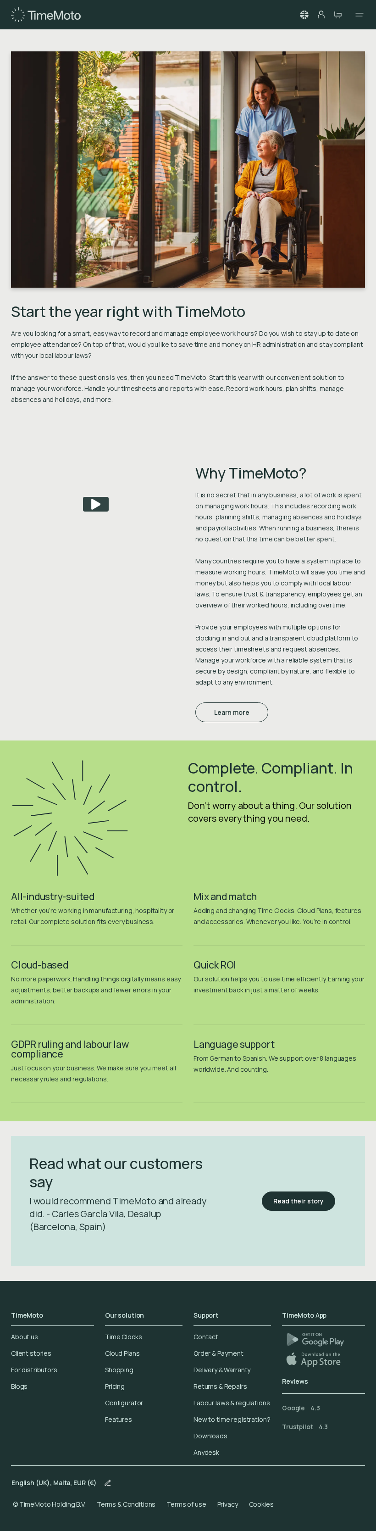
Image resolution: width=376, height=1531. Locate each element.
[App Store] (314, 1359)
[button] (304, 14)
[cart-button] (337, 14)
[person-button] (320, 14)
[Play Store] (315, 1339)
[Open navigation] (356, 14)
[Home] (46, 14)
